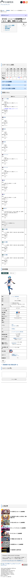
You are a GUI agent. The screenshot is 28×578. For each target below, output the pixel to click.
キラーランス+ (5, 154)
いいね (24, 25)
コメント (7, 30)
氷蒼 (4, 180)
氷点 (4, 194)
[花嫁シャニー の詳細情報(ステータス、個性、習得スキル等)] (11, 351)
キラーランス (5, 167)
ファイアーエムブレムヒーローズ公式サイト (12, 560)
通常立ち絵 (5, 273)
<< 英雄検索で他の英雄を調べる (9, 364)
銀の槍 (4, 117)
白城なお (13, 328)
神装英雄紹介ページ (15, 355)
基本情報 (7, 28)
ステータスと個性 (9, 25)
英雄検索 (8, 10)
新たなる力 (14, 343)
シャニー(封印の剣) (15, 296)
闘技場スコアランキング (18, 338)
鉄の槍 (4, 141)
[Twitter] (21, 2)
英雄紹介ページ (14, 354)
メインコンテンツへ (5, 4)
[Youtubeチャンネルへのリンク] (24, 2)
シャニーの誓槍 (6, 98)
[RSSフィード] (26, 2)
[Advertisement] (14, 48)
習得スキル (8, 27)
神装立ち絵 (12, 273)
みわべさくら (14, 325)
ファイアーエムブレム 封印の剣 (17, 331)
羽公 (12, 324)
